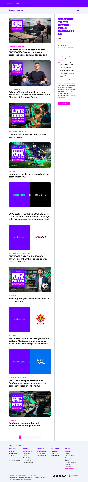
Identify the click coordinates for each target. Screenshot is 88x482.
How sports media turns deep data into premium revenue (29, 175)
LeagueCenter (41, 451)
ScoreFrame (41, 453)
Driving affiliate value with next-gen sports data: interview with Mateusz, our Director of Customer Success (29, 95)
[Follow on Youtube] (65, 476)
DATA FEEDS (13, 449)
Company (68, 451)
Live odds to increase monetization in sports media (28, 135)
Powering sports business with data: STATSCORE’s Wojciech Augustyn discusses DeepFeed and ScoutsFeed (28, 52)
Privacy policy (13, 477)
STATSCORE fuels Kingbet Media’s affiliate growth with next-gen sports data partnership (28, 259)
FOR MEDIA (54, 451)
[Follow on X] (63, 476)
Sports (67, 460)
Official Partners (70, 462)
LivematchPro (27, 451)
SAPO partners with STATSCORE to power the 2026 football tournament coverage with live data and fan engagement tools (29, 216)
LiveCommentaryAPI (15, 460)
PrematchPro (27, 453)
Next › (38, 437)
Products (25, 131)
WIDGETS (26, 449)
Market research (15, 131)
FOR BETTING (55, 453)
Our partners (13, 211)
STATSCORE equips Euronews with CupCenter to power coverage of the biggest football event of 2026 (27, 383)
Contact (68, 467)
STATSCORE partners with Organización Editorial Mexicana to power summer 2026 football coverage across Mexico (29, 341)
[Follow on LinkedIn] (54, 476)
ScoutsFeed (20, 47)
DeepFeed (12, 47)
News (67, 453)
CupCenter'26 (41, 455)
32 (33, 437)
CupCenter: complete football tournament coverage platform (25, 424)
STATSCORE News (14, 89)
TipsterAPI (12, 458)
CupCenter (12, 295)
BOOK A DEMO (69, 469)
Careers (67, 464)
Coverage (68, 458)
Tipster (25, 455)
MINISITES (40, 449)
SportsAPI (12, 455)
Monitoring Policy (26, 479)
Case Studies (69, 455)
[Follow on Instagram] (60, 476)
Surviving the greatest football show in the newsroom (29, 299)
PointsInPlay (27, 460)
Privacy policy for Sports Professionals (29, 477)
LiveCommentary (28, 462)
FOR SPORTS (55, 455)
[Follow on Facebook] (57, 476)
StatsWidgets (27, 458)
